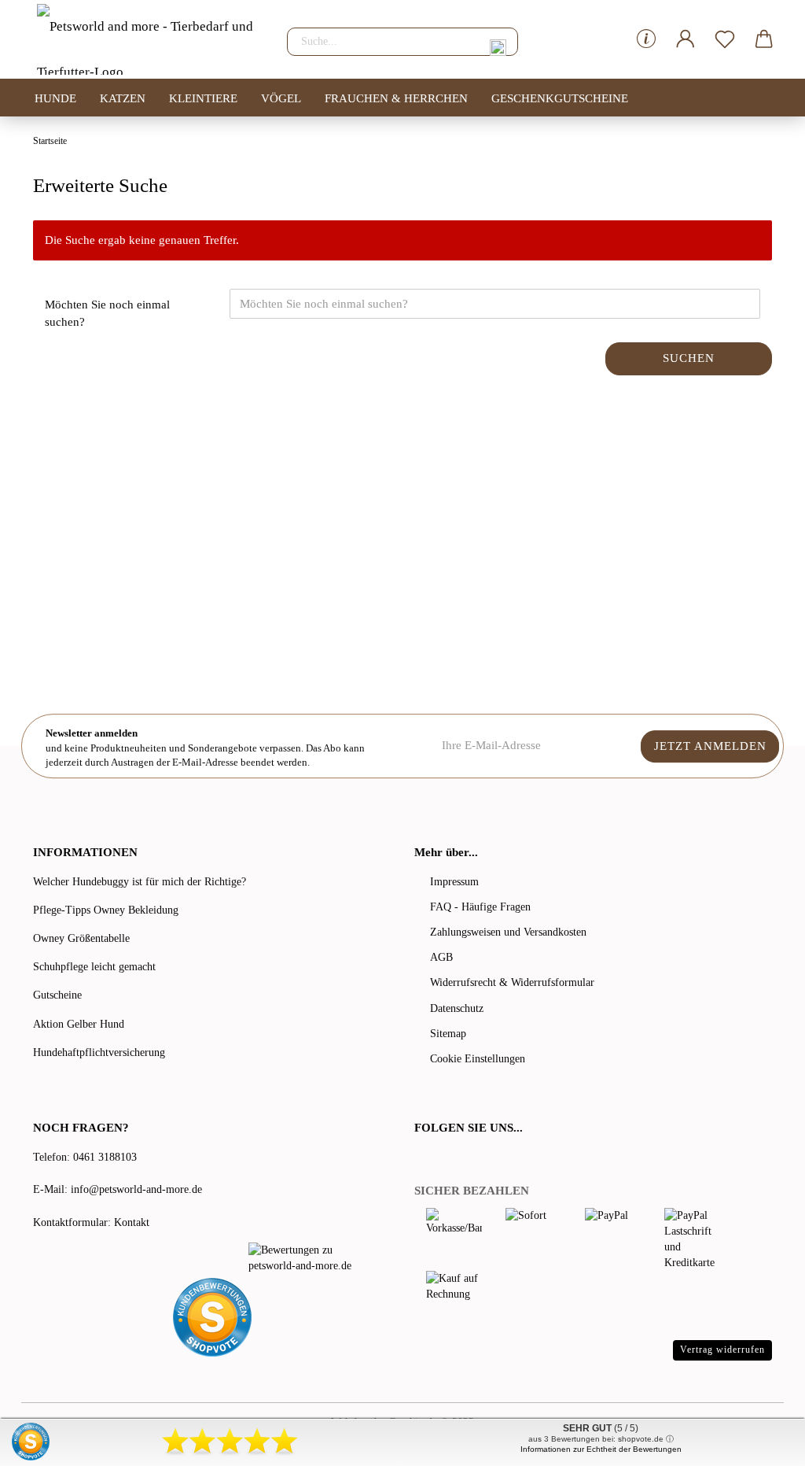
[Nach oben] (761, 1442)
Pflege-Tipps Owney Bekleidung (105, 910)
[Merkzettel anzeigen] (724, 39)
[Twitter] (443, 1159)
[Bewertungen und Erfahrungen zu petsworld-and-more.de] (307, 1258)
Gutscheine (57, 995)
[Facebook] (423, 1159)
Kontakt (131, 1222)
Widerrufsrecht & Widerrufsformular (512, 982)
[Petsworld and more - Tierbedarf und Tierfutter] (148, 39)
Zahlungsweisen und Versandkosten (508, 932)
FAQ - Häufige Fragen (480, 907)
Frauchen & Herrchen (396, 98)
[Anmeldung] (685, 39)
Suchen (689, 358)
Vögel (281, 98)
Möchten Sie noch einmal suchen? (107, 312)
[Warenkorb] (764, 39)
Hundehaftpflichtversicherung (99, 1052)
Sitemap (448, 1033)
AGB (441, 957)
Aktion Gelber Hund (78, 1024)
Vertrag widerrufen (722, 1349)
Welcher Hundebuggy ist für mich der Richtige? (139, 882)
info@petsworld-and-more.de (136, 1189)
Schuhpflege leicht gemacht (94, 967)
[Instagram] (484, 1159)
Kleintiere (203, 98)
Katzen (122, 98)
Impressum (454, 882)
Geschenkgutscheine (559, 98)
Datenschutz (456, 1008)
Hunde (55, 98)
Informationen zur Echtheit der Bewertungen (601, 1449)
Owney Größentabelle (81, 938)
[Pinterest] (465, 1159)
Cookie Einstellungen (477, 1059)
